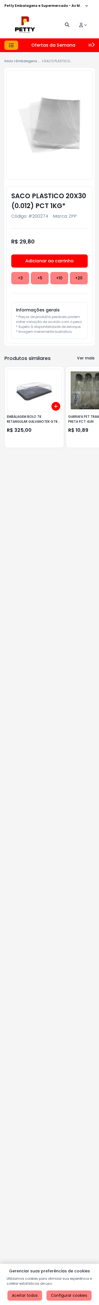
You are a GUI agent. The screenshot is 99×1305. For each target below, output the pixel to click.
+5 (39, 278)
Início (8, 61)
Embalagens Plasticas (34, 61)
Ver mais (86, 358)
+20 (78, 278)
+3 (20, 278)
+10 (59, 278)
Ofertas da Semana (53, 45)
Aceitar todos (25, 1295)
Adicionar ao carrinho (49, 261)
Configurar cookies (69, 1295)
